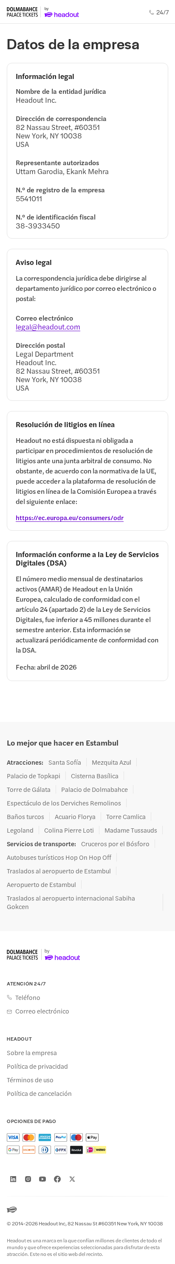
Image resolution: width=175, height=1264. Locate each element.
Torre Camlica (126, 816)
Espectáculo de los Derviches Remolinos (64, 803)
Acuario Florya (75, 816)
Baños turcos (25, 816)
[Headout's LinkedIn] (13, 1179)
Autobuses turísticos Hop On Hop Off (59, 857)
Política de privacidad (37, 1066)
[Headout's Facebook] (57, 1179)
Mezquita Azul (111, 762)
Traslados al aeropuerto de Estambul (59, 871)
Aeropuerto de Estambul (41, 884)
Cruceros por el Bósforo (115, 843)
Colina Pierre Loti (69, 830)
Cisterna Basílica (95, 775)
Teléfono (27, 997)
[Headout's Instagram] (28, 1179)
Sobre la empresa (32, 1052)
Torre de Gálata (29, 789)
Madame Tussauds (130, 830)
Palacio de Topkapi (33, 775)
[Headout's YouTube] (42, 1179)
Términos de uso (30, 1079)
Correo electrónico (42, 1011)
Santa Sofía (64, 762)
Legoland (20, 830)
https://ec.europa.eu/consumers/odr (70, 517)
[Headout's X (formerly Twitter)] (72, 1179)
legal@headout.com (48, 326)
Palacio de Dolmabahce (94, 789)
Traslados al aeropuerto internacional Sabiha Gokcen (71, 902)
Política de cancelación (39, 1093)
